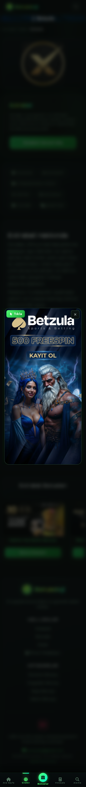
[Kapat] (75, 314)
